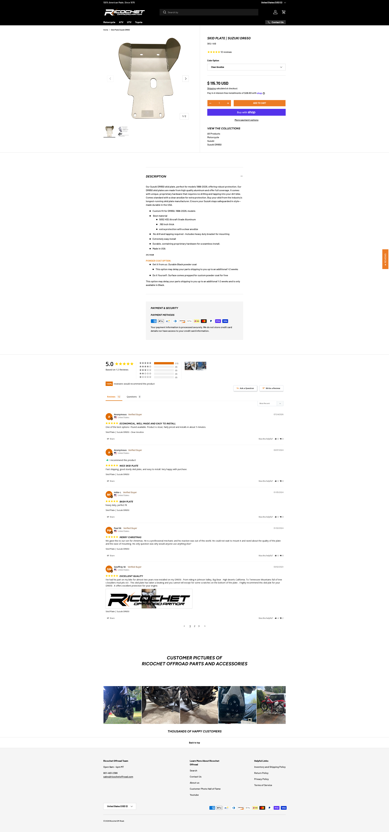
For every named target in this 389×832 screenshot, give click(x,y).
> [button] (205, 625)
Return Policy (261, 772)
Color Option (213, 60)
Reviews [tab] (111, 396)
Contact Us (195, 776)
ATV (121, 22)
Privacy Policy (261, 778)
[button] (284, 12)
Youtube (194, 794)
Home (105, 30)
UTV (129, 22)
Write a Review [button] (273, 388)
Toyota (138, 22)
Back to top (194, 742)
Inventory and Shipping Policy (270, 766)
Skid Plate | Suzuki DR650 (120, 30)
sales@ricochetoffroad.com (118, 776)
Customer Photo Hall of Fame (205, 788)
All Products (213, 133)
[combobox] (209, 12)
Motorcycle (109, 22)
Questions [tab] (132, 396)
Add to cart (259, 103)
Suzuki (210, 140)
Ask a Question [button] (247, 388)
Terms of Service (263, 785)
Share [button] (112, 439)
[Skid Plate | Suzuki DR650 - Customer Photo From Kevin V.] (201, 366)
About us (194, 782)
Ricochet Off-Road (117, 821)
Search (193, 770)
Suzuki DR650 (214, 144)
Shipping (211, 88)
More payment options (246, 119)
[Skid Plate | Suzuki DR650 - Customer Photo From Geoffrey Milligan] (190, 366)
